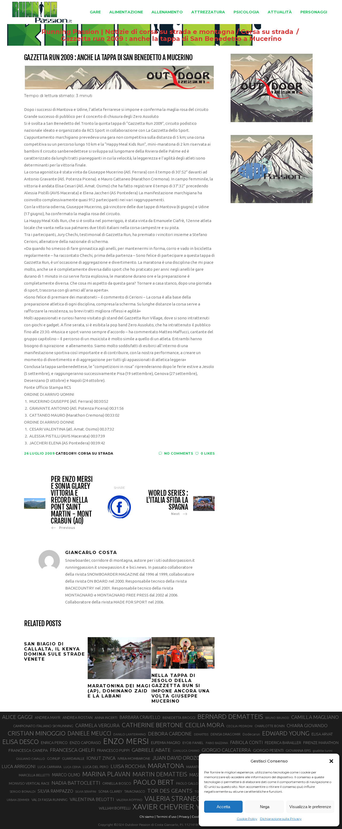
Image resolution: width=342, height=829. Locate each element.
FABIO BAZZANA (217, 743)
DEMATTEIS (201, 734)
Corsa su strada (267, 32)
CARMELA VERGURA (97, 725)
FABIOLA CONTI (246, 742)
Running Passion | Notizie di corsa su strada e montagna (138, 32)
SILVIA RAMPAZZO (55, 791)
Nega (264, 806)
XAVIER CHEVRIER (163, 806)
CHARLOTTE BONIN (270, 726)
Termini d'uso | (167, 816)
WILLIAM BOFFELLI (114, 808)
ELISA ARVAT (322, 734)
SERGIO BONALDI (23, 791)
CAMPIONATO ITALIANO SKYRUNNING (43, 726)
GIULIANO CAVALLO (30, 758)
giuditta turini (322, 750)
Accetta (223, 806)
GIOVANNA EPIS (298, 750)
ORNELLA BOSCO (116, 783)
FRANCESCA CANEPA (28, 750)
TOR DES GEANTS (169, 790)
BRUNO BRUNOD (277, 717)
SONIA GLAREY (110, 791)
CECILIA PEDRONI (239, 726)
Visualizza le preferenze (310, 806)
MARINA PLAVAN (106, 773)
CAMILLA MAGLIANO (315, 717)
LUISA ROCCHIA (128, 766)
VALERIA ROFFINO (129, 799)
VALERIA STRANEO (173, 798)
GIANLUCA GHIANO (186, 750)
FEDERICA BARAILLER (283, 742)
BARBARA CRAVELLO (139, 717)
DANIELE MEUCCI (89, 733)
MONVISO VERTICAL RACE (29, 783)
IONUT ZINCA (101, 758)
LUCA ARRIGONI (19, 766)
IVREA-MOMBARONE (134, 758)
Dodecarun (251, 734)
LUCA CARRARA (49, 767)
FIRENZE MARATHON (321, 743)
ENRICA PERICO (54, 743)
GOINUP (53, 758)
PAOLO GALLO (187, 783)
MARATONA (166, 765)
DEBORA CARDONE (170, 734)
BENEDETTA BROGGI (178, 717)
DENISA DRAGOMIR (225, 734)
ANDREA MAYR (47, 717)
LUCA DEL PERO (95, 767)
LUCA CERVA (72, 767)
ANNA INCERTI (106, 717)
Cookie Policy (247, 819)
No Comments (178, 453)
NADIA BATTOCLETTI (76, 783)
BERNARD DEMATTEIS (230, 716)
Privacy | (185, 816)
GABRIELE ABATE (151, 750)
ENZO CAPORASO (85, 742)
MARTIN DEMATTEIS (160, 774)
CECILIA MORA (204, 725)
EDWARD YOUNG (285, 733)
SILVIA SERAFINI (85, 791)
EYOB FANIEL (193, 743)
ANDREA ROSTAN (77, 717)
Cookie (197, 816)
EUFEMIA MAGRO (165, 742)
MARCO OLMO (66, 774)
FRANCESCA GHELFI (72, 750)
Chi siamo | (147, 816)
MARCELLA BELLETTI (34, 775)
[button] (331, 761)
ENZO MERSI (126, 741)
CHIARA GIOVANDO (307, 725)
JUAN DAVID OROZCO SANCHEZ (189, 758)
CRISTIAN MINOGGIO (36, 733)
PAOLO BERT (153, 782)
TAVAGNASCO (134, 791)
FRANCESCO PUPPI (113, 750)
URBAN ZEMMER (18, 799)
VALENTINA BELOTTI (92, 799)
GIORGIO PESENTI (268, 750)
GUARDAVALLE (73, 758)
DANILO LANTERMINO (129, 734)
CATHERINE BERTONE (152, 724)
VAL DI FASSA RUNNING (50, 799)
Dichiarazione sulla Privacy (281, 819)
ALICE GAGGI (17, 717)
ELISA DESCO (20, 741)
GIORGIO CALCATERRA (226, 750)
